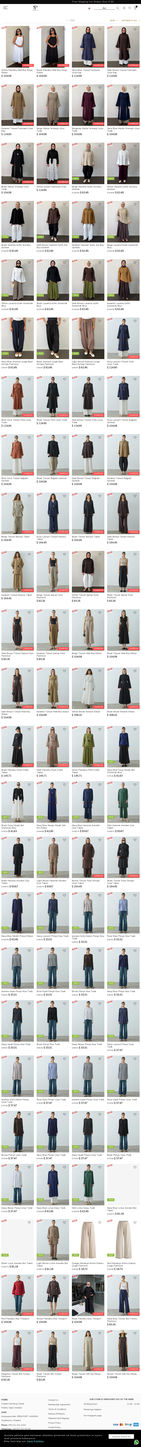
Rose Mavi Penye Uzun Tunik (51, 1099)
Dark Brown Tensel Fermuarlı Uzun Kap (122, 71)
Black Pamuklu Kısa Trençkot (86, 1318)
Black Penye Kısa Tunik (48, 1044)
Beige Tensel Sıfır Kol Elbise (86, 1374)
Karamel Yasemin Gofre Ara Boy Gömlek (88, 246)
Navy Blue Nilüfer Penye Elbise (17, 936)
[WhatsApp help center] (136, 1442)
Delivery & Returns (56, 1413)
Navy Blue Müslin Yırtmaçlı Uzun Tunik (123, 129)
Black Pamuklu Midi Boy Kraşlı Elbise (52, 71)
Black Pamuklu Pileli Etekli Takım (15, 771)
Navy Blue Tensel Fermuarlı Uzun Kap (86, 71)
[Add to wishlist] (29, 29)
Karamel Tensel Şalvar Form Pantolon (51, 654)
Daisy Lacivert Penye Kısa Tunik (53, 936)
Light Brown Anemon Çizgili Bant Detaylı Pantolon (86, 362)
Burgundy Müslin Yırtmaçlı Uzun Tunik (87, 129)
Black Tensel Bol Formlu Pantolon (49, 1375)
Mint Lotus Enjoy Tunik (83, 1208)
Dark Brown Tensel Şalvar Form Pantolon (17, 654)
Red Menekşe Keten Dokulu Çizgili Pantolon (121, 1264)
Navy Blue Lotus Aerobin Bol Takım (122, 1209)
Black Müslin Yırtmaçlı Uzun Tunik (15, 188)
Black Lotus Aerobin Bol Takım (17, 1263)
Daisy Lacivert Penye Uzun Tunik (120, 1045)
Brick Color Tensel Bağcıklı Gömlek (14, 479)
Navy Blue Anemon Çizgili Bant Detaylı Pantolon (17, 362)
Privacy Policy (54, 1422)
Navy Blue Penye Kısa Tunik (121, 991)
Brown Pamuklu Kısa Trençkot (52, 1318)
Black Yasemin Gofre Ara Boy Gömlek (16, 246)
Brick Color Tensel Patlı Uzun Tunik (16, 421)
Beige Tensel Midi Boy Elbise (87, 653)
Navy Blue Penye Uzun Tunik (51, 1155)
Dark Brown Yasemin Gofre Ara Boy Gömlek (52, 246)
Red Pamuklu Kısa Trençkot (15, 1318)
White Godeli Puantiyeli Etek (51, 187)
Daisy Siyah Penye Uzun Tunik (87, 1155)
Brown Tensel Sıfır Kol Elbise (122, 1374)
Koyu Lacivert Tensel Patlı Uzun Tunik (120, 362)
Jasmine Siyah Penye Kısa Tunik (17, 991)
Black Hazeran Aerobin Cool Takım (15, 881)
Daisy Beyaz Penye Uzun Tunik (16, 1208)
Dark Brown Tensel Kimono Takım (121, 538)
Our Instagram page (93, 1415)
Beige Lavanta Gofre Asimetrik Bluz (122, 246)
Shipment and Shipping (58, 1418)
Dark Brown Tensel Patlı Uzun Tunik (87, 421)
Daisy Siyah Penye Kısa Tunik (16, 1044)
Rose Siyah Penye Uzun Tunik (122, 1099)
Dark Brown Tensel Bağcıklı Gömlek (86, 479)
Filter (112, 21)
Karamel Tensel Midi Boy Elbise (53, 711)
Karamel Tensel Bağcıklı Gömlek (119, 479)
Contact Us (53, 1400)
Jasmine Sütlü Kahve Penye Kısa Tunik (88, 937)
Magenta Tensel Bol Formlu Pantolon (15, 1375)
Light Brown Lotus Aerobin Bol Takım (52, 1264)
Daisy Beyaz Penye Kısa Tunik (87, 1044)
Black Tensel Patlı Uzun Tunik (52, 420)
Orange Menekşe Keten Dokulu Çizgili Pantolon (87, 1264)
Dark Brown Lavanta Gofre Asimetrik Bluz (85, 304)
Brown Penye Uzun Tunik (14, 1155)
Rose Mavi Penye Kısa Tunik (121, 936)
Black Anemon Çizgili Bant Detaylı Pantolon (50, 362)
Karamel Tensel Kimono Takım (16, 595)
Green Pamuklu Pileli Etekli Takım (86, 771)
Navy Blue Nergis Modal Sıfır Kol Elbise (51, 826)
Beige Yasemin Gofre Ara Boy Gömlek (86, 188)
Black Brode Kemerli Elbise (121, 711)
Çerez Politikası (35, 1441)
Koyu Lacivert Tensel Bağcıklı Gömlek (122, 421)
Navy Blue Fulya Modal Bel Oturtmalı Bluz (121, 771)
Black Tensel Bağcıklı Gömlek (52, 478)
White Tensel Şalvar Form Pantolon (85, 596)
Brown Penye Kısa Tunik (84, 991)
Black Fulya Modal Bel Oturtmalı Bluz (12, 826)
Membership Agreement (59, 1404)
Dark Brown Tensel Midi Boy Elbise (15, 712)
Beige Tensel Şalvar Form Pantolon (50, 596)
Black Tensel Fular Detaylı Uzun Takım (120, 881)
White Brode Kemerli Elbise (86, 711)
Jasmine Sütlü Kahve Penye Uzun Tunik (15, 1100)
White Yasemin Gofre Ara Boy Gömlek (122, 188)
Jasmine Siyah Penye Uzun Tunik (88, 1099)
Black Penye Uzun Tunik (119, 1155)
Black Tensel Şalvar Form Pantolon (120, 596)
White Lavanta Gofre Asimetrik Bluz (17, 304)
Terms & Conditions (57, 1409)
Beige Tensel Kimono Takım (15, 537)
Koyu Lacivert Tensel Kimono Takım (51, 538)
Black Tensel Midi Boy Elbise (122, 653)
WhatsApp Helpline (92, 1409)
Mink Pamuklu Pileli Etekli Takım (50, 771)
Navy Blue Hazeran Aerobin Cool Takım (86, 826)
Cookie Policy (54, 1427)
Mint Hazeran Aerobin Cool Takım (120, 826)
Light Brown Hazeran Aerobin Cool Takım (51, 881)
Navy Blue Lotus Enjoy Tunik (51, 1208)
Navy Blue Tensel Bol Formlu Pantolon (122, 1319)
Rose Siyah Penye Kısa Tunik (51, 991)
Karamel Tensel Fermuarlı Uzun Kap (17, 129)
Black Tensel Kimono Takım (86, 537)
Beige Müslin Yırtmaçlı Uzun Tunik (50, 129)
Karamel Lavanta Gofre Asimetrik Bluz (118, 304)
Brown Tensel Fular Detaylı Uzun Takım (86, 881)
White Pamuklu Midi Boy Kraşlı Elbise (17, 71)
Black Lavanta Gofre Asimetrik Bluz (52, 304)
